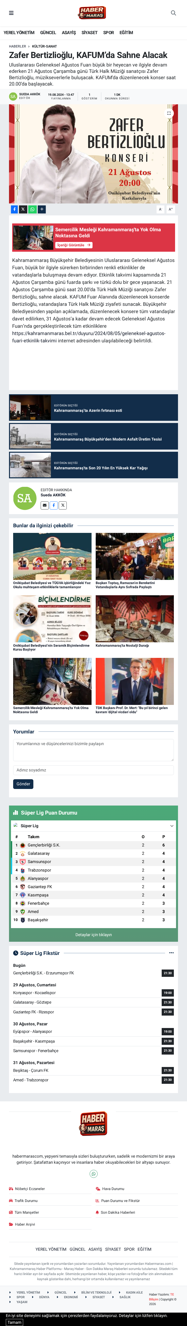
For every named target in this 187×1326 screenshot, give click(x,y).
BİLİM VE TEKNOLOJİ (96, 1292)
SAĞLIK (125, 1297)
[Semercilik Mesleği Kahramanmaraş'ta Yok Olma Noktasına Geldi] (52, 681)
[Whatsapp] (94, 1174)
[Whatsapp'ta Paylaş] (32, 209)
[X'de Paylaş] (23, 209)
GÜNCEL (48, 32)
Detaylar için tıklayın (93, 934)
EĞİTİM (126, 32)
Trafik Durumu (26, 1201)
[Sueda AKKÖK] (25, 498)
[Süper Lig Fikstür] (171, 953)
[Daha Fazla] (42, 209)
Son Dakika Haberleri (118, 1212)
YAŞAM (21, 1302)
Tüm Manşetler (27, 1212)
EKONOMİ (70, 1297)
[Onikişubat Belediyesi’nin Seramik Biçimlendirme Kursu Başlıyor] (52, 618)
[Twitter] (63, 505)
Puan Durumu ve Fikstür (120, 1201)
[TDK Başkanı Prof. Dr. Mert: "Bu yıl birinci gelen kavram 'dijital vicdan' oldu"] (135, 681)
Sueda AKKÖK (53, 495)
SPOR (108, 32)
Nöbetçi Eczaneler (30, 1189)
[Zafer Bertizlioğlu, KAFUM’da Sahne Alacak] (93, 153)
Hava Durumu (113, 1189)
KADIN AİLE (134, 1292)
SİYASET (90, 32)
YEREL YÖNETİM (19, 32)
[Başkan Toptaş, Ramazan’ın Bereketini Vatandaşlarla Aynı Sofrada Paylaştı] (135, 556)
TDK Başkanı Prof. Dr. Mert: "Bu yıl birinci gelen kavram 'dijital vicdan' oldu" (132, 710)
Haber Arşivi (25, 1224)
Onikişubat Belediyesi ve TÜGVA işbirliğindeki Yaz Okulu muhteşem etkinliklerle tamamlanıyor (52, 585)
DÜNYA (43, 1297)
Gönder (23, 783)
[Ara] (173, 13)
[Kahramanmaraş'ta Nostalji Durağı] (135, 618)
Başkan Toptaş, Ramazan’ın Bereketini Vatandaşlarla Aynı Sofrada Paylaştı (125, 585)
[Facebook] (54, 505)
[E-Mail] (45, 505)
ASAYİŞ (69, 32)
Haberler (17, 46)
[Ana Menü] (11, 12)
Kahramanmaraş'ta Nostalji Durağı (122, 645)
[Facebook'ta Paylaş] (14, 209)
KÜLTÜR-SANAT (44, 46)
